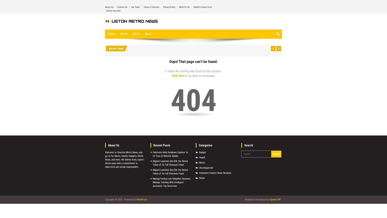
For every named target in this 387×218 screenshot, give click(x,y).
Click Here (178, 76)
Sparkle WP (275, 199)
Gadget (112, 34)
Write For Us (184, 7)
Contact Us (122, 7)
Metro (124, 34)
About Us (109, 7)
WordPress (142, 199)
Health (136, 34)
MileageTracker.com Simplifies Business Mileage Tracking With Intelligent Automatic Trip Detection (171, 182)
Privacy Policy (169, 7)
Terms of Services (151, 7)
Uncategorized (206, 167)
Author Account (113, 10)
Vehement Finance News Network (215, 173)
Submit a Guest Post (203, 7)
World (148, 34)
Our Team (135, 7)
